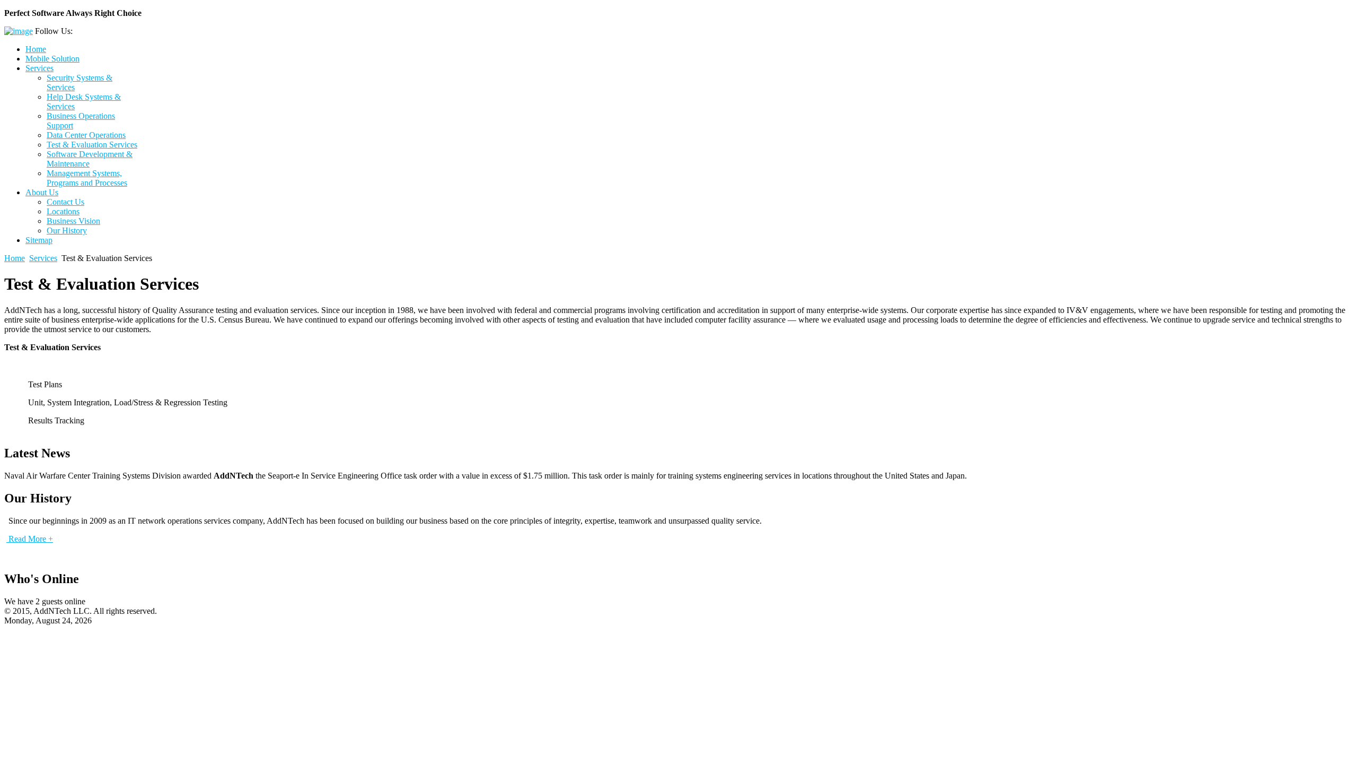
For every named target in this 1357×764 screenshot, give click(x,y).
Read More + (29, 538)
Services (43, 258)
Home (14, 258)
